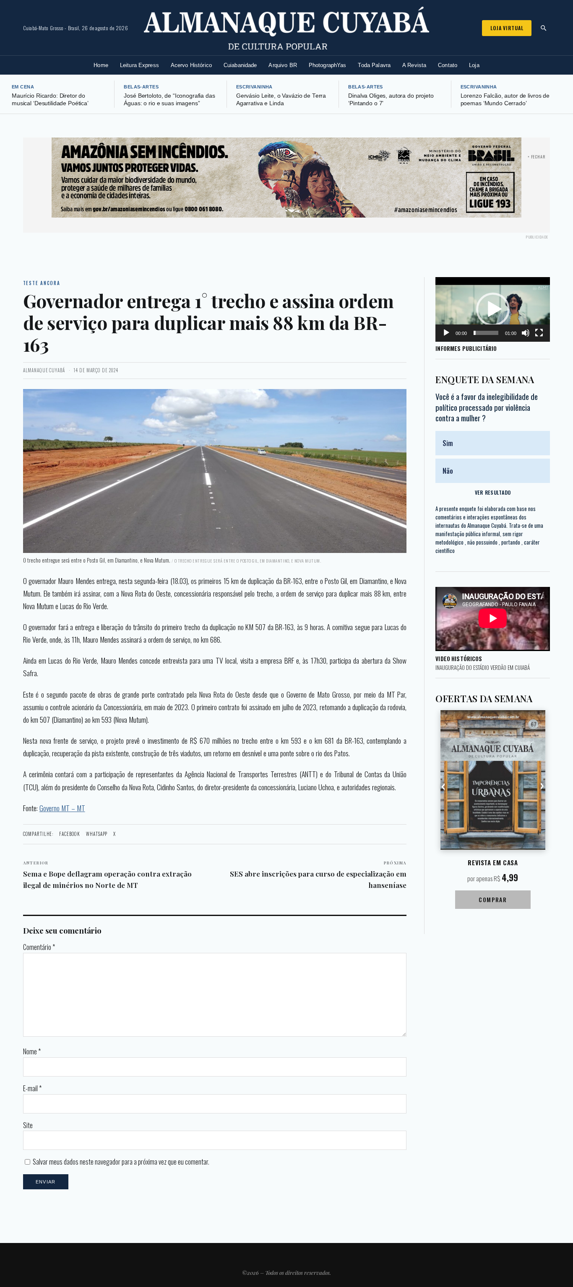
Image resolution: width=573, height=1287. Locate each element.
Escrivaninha (254, 86)
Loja (474, 65)
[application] (492, 309)
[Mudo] (525, 333)
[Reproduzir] (446, 333)
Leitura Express (139, 65)
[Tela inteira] (539, 333)
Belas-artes (141, 86)
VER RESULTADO (493, 492)
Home (101, 65)
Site (28, 1125)
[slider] (486, 333)
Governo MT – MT (62, 807)
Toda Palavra (374, 65)
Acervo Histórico (191, 65)
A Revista (414, 65)
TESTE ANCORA (41, 283)
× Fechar (536, 156)
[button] (493, 309)
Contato (447, 65)
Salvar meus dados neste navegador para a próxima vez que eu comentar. (121, 1162)
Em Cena (23, 86)
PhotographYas (327, 65)
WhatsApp (96, 833)
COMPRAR (493, 899)
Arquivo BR (282, 65)
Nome (32, 1051)
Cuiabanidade (240, 65)
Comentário (39, 947)
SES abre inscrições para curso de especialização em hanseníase (318, 875)
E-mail (32, 1088)
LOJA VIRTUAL (506, 27)
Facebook (69, 833)
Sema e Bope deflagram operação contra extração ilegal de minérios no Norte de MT (107, 875)
